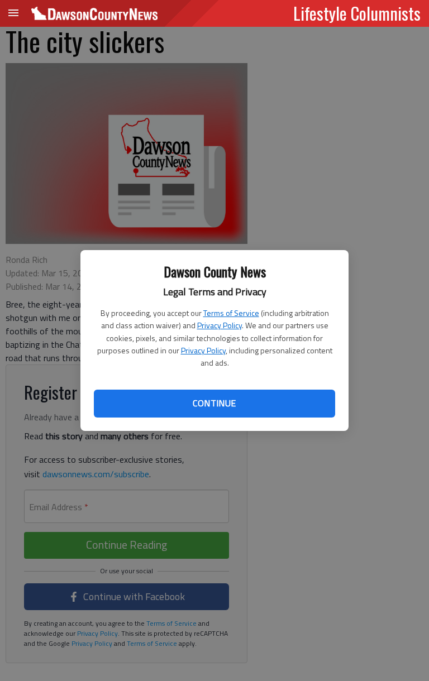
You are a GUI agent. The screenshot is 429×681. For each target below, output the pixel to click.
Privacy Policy (219, 325)
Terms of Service (231, 313)
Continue (214, 403)
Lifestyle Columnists (357, 13)
